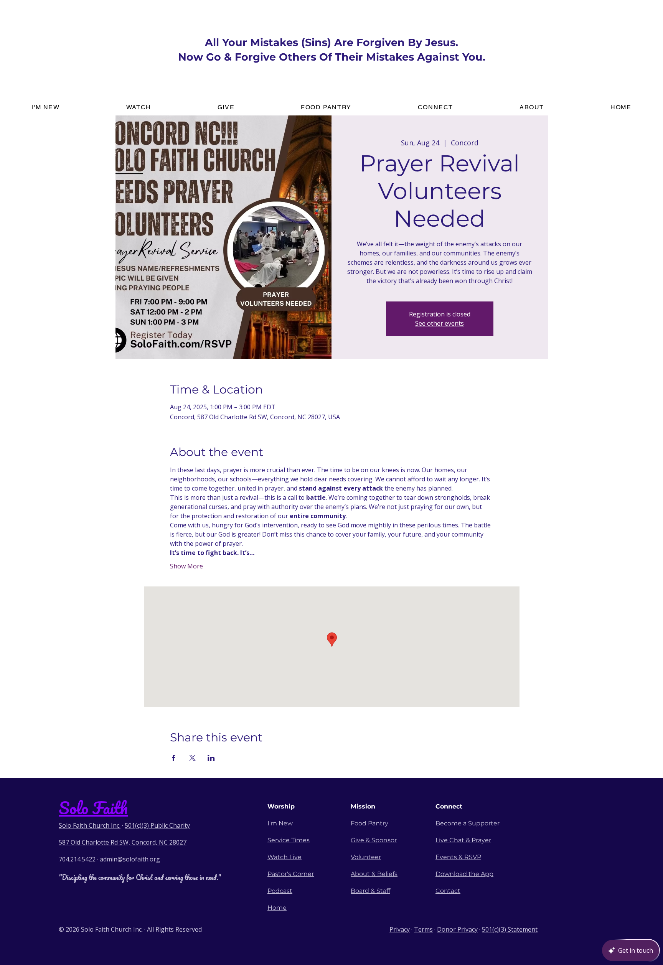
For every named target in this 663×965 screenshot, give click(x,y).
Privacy (399, 929)
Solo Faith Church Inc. (89, 825)
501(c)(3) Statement (510, 929)
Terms (423, 929)
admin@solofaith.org (130, 859)
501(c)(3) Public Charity (157, 825)
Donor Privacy (457, 929)
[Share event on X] (192, 758)
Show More (186, 566)
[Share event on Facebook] (173, 758)
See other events (439, 323)
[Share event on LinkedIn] (211, 758)
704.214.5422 (77, 859)
